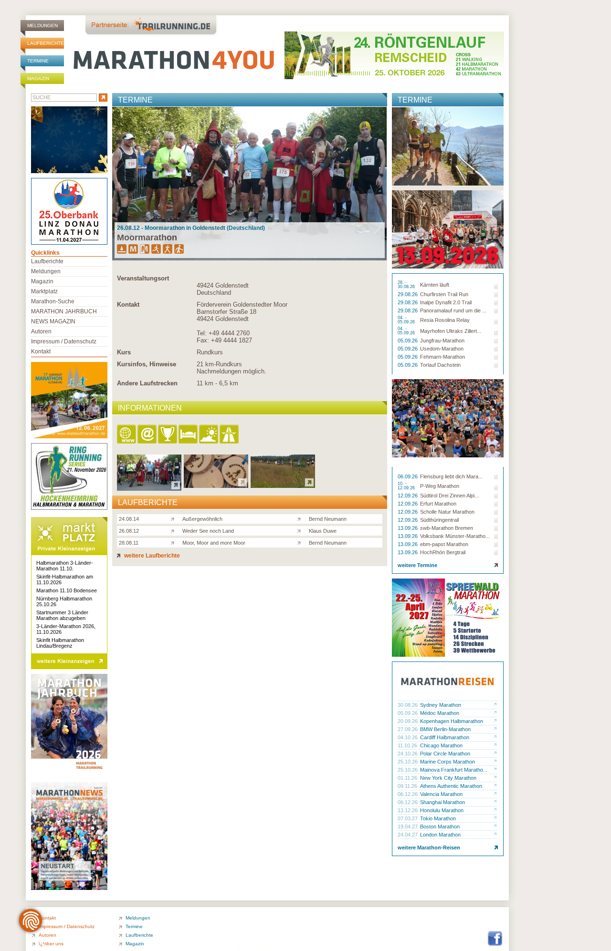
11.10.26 (408, 745)
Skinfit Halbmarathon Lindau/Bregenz (60, 643)
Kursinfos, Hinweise (146, 364)
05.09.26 (408, 340)
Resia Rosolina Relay (445, 320)
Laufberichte (45, 43)
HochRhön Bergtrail (442, 552)
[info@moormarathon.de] (147, 434)
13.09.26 (408, 528)
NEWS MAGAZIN (53, 321)
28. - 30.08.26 (407, 284)
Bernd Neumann (328, 519)
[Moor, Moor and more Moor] (174, 542)
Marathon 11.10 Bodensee (66, 590)
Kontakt (128, 304)
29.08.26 (408, 294)
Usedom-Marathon (442, 348)
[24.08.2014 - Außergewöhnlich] (149, 488)
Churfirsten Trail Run (444, 294)
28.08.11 (128, 543)
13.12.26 (408, 810)
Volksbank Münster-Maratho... (455, 536)
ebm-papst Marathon (444, 544)
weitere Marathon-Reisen (429, 847)
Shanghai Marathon (442, 802)
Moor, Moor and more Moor (213, 543)
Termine (38, 60)
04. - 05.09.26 (407, 320)
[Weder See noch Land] (174, 530)
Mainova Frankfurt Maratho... (453, 770)
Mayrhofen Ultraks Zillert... (450, 331)
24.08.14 (129, 519)
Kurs (124, 352)
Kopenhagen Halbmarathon (451, 721)
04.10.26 (408, 737)
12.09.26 (408, 495)
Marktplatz (44, 291)
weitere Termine (417, 565)
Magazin (38, 78)
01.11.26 (408, 778)
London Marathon (440, 834)
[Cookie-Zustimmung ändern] (30, 920)
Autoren (41, 331)
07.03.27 (408, 818)
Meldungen (42, 25)
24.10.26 (408, 753)
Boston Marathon (440, 826)
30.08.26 (408, 705)
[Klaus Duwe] (301, 530)
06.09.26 (408, 476)
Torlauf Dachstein (440, 365)
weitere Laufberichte (151, 555)
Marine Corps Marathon (447, 762)
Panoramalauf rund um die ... (453, 310)
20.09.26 (408, 721)
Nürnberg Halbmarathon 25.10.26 (64, 601)
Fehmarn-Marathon (442, 357)
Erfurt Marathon (438, 504)
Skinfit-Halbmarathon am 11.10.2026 (64, 579)
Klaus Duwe (323, 531)
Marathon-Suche (52, 301)
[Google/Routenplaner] (230, 434)
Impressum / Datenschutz (63, 341)
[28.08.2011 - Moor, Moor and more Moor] (283, 485)
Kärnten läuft (434, 285)
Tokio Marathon (438, 818)
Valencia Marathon (441, 794)
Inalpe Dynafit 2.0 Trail (446, 302)
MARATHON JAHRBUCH (64, 311)
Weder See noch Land (208, 531)
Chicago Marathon (441, 745)
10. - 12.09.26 (407, 486)
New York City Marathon (448, 778)
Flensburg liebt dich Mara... (451, 476)
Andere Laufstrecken (147, 383)
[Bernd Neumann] (301, 518)
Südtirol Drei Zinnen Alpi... (449, 495)
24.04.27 (408, 834)
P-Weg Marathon (439, 486)
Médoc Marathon (439, 713)
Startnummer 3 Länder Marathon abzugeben (62, 615)
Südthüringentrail (439, 520)
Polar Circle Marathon (445, 753)
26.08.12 (129, 531)
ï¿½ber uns (51, 943)
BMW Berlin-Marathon (445, 729)
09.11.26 (408, 786)
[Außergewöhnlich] (174, 518)
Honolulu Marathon (442, 810)
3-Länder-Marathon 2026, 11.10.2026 (65, 629)
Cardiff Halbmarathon (444, 737)
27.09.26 (408, 729)
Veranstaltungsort (143, 278)
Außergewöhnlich (202, 519)
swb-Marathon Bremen (446, 528)
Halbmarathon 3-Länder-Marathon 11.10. (64, 565)
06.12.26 (408, 794)
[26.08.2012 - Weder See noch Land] (216, 485)
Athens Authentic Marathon (451, 786)
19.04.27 (408, 826)
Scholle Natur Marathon (447, 512)
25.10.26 (408, 762)
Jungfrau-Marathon (442, 340)
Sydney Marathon (440, 705)
